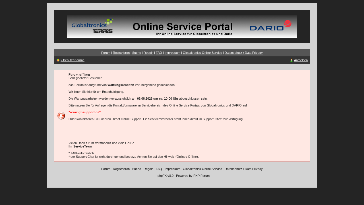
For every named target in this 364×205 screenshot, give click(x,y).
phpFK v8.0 (165, 175)
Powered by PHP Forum (193, 175)
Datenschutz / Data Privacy (244, 52)
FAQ (159, 52)
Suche (136, 52)
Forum (105, 52)
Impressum (172, 52)
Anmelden (301, 60)
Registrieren (121, 52)
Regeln (148, 52)
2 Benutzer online (72, 60)
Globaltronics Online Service (202, 52)
